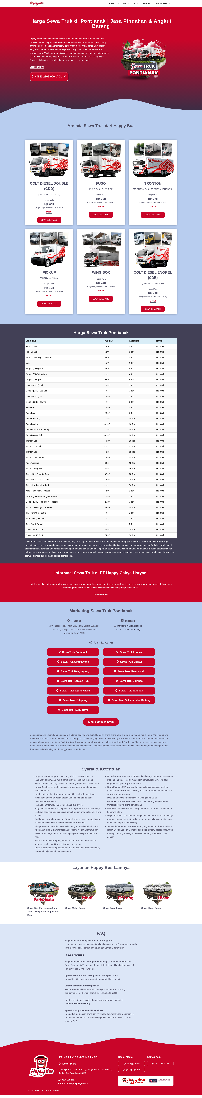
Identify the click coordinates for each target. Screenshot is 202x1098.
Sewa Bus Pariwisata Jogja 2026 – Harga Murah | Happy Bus (43, 911)
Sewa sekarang (49, 220)
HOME (111, 3)
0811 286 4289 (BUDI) (129, 629)
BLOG (136, 3)
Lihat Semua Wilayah (101, 721)
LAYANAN (122, 3)
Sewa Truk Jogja (112, 908)
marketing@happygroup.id (129, 626)
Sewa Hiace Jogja (151, 908)
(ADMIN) (51, 76)
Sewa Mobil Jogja (75, 908)
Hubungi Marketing (74, 955)
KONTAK (146, 3)
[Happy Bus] (37, 3)
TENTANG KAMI (161, 3)
